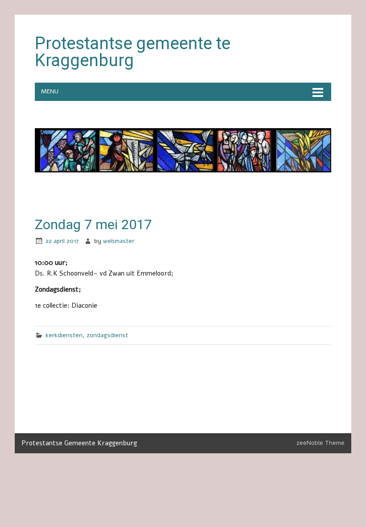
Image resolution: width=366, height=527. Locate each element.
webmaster (118, 241)
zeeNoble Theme (320, 443)
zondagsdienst (107, 335)
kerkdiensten (64, 335)
